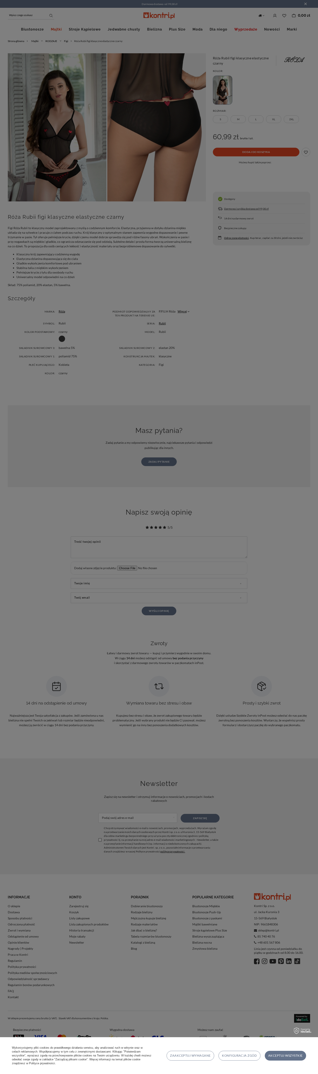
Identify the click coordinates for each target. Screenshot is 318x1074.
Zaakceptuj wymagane (190, 1055)
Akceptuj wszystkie (285, 1055)
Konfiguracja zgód (239, 1055)
